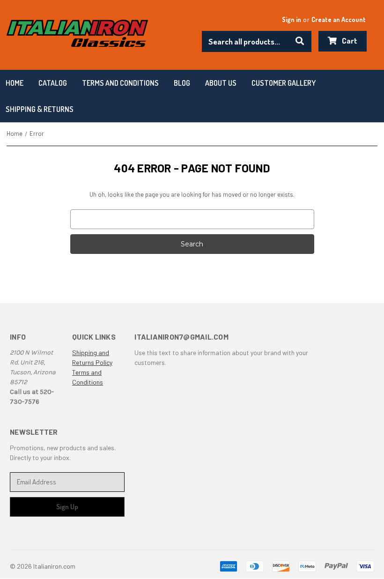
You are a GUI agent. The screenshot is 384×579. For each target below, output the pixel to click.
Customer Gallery (283, 83)
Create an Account (338, 19)
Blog (182, 83)
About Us (220, 83)
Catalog (52, 83)
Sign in (291, 19)
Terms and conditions (120, 83)
